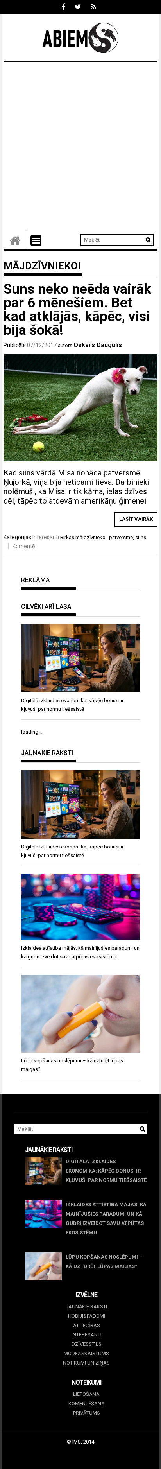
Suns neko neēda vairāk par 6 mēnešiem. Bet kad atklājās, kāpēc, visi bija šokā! (77, 309)
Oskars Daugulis (97, 345)
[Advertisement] (80, 146)
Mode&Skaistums (86, 1353)
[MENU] (36, 240)
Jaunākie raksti (86, 1306)
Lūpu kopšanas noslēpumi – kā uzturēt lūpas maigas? (104, 1261)
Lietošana (86, 1394)
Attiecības (86, 1325)
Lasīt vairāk (136, 519)
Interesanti (45, 537)
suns (140, 537)
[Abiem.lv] (15, 240)
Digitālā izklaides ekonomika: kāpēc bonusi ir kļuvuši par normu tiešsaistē (106, 1171)
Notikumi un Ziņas (86, 1363)
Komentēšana (86, 1403)
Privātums (86, 1413)
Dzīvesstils (87, 1344)
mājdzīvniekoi (91, 537)
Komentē (24, 546)
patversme (121, 537)
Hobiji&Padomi (86, 1316)
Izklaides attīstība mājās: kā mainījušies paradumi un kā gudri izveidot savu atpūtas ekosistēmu (106, 1219)
